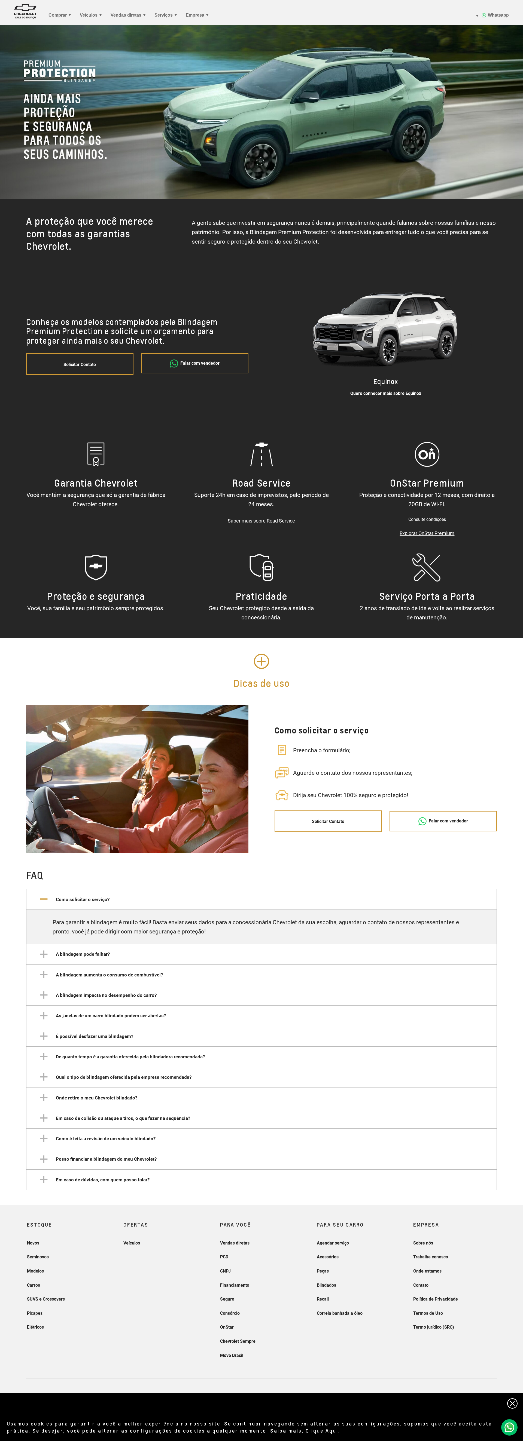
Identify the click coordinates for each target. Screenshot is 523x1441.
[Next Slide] (474, 342)
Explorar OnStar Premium (427, 533)
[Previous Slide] (297, 342)
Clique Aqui (322, 1430)
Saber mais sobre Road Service (261, 521)
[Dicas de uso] (261, 661)
